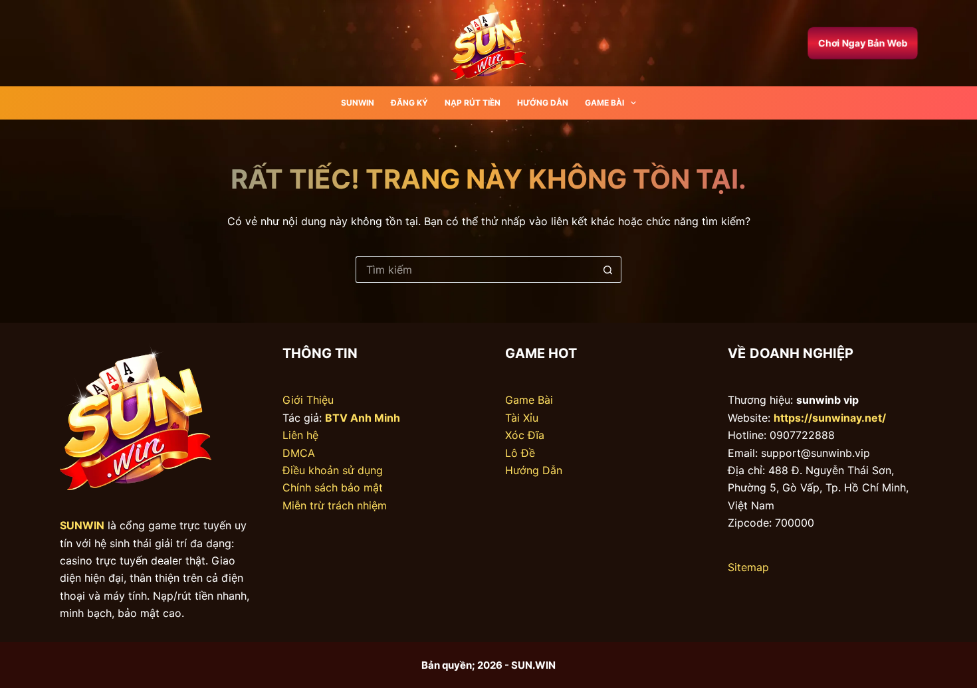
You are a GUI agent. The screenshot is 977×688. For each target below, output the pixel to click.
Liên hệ (300, 435)
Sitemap (748, 567)
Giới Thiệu (308, 399)
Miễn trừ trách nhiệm (334, 505)
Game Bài (604, 103)
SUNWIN (357, 103)
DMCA (298, 453)
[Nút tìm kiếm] (608, 269)
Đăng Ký (409, 103)
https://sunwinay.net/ (830, 417)
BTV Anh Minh (362, 417)
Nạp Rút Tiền (472, 103)
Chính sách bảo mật (332, 487)
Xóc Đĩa (524, 435)
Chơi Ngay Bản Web (862, 43)
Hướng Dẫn (542, 103)
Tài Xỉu (521, 417)
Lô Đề (520, 453)
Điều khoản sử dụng (332, 470)
